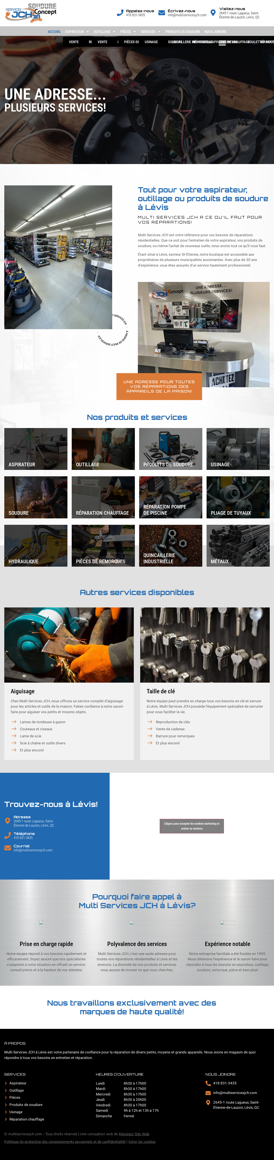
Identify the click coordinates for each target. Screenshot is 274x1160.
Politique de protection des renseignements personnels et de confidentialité (65, 1141)
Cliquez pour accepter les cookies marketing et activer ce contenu (191, 826)
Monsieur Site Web (134, 1134)
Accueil (54, 31)
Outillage (102, 31)
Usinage (151, 42)
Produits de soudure (182, 31)
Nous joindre (215, 31)
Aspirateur (74, 31)
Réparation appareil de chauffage (221, 42)
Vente (74, 42)
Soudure (175, 42)
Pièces (125, 31)
